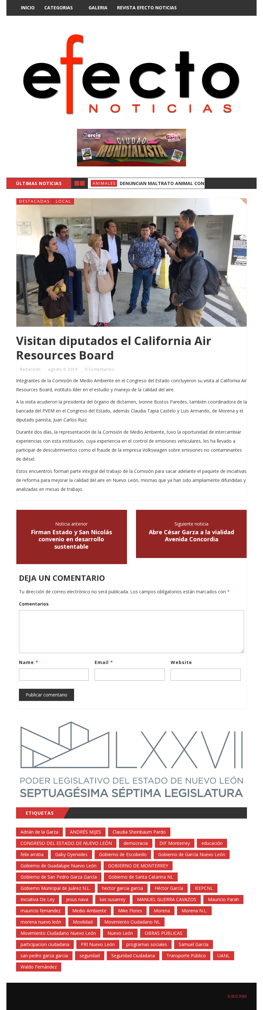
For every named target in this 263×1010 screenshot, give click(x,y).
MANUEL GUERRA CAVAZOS (166, 899)
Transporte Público (186, 955)
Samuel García (193, 944)
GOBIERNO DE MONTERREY (138, 866)
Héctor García (169, 888)
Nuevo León (120, 933)
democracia (135, 843)
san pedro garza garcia (44, 955)
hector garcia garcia (122, 888)
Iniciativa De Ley (38, 899)
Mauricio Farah (223, 899)
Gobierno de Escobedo (123, 854)
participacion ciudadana (45, 944)
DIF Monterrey (174, 843)
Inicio (28, 7)
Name (28, 662)
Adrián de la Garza (39, 832)
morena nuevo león (41, 922)
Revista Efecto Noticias (147, 7)
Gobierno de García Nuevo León (191, 854)
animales (104, 183)
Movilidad (83, 922)
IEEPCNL (204, 888)
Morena (162, 911)
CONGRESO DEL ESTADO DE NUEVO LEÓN (66, 843)
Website (181, 662)
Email (104, 662)
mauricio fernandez (41, 911)
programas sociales (146, 944)
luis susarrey (112, 899)
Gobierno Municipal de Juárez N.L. (55, 888)
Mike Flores (130, 911)
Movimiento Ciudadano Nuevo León (58, 933)
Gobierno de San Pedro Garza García (59, 877)
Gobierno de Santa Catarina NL (140, 877)
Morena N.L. (194, 911)
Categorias (58, 7)
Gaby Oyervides (71, 854)
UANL (223, 955)
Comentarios (34, 604)
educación (212, 843)
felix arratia (32, 854)
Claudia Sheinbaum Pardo (139, 832)
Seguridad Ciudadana (133, 955)
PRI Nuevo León (98, 944)
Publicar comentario (46, 695)
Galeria (98, 7)
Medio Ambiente (89, 911)
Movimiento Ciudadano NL (132, 922)
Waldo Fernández (39, 967)
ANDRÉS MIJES (85, 832)
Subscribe (236, 996)
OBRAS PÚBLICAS (163, 933)
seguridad (90, 955)
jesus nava (77, 899)
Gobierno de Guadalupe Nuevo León (59, 866)
